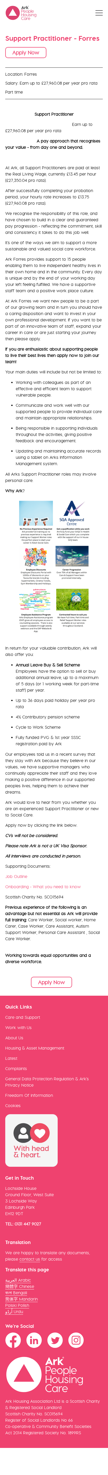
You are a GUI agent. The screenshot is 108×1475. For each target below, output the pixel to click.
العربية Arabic (18, 1280)
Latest (11, 1058)
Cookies (13, 1105)
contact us (29, 1259)
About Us (14, 1037)
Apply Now (25, 52)
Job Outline (16, 876)
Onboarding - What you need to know (43, 886)
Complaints (16, 1068)
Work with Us (18, 1027)
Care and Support (22, 1017)
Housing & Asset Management (34, 1048)
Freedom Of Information (29, 1095)
